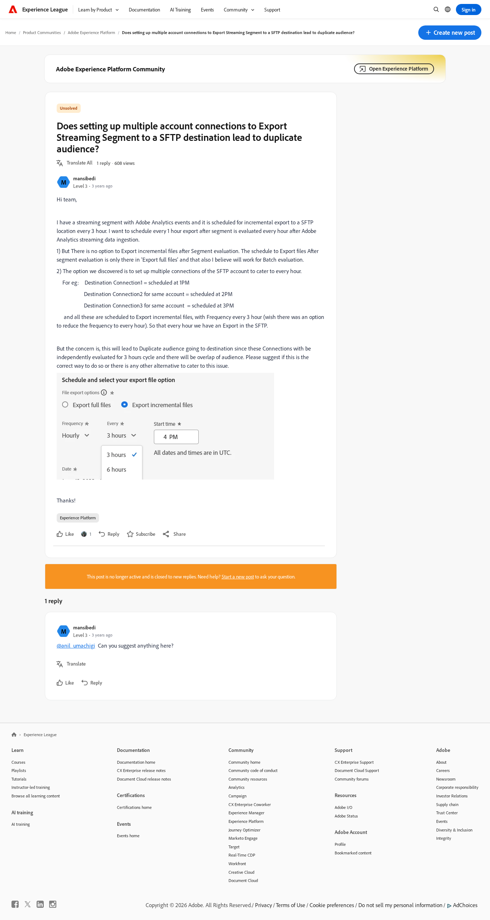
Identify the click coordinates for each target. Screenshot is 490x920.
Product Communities (42, 32)
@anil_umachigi (76, 645)
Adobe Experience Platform (91, 32)
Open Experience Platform (398, 68)
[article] (189, 656)
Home (10, 32)
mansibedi (84, 178)
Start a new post (238, 576)
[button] (449, 32)
